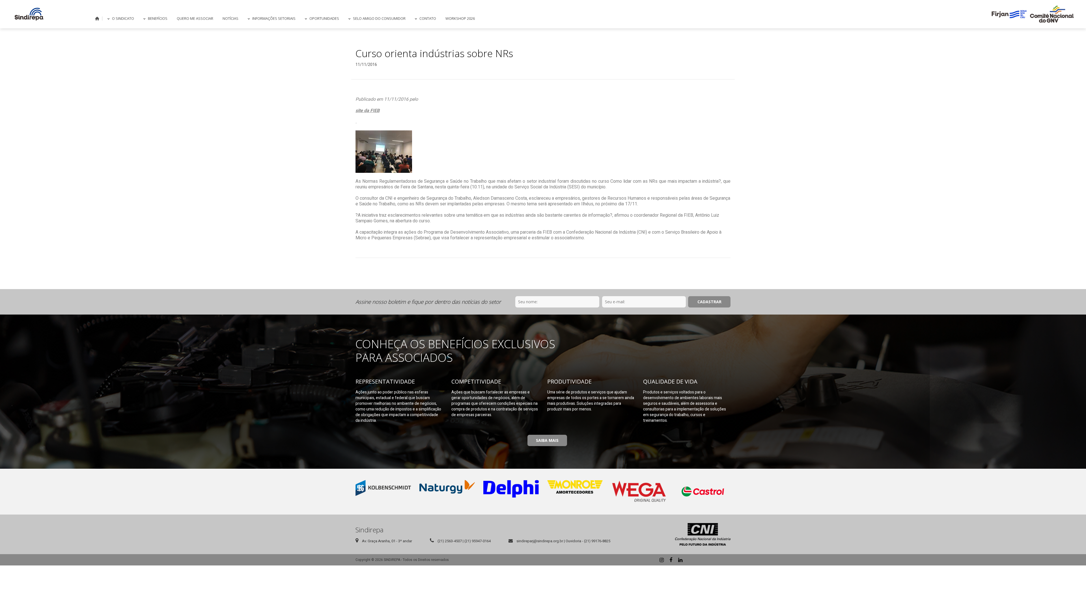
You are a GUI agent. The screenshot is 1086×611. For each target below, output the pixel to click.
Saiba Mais (547, 440)
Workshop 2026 (460, 18)
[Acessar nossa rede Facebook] (671, 559)
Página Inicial (97, 18)
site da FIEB (367, 110)
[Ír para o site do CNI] (703, 534)
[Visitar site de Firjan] (1009, 14)
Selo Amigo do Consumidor (379, 18)
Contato (427, 18)
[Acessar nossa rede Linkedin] (680, 559)
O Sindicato (123, 18)
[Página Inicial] (29, 14)
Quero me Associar (195, 18)
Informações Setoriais (274, 18)
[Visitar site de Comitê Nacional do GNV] (1052, 14)
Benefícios (157, 18)
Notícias (230, 18)
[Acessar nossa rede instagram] (661, 559)
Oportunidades (324, 18)
